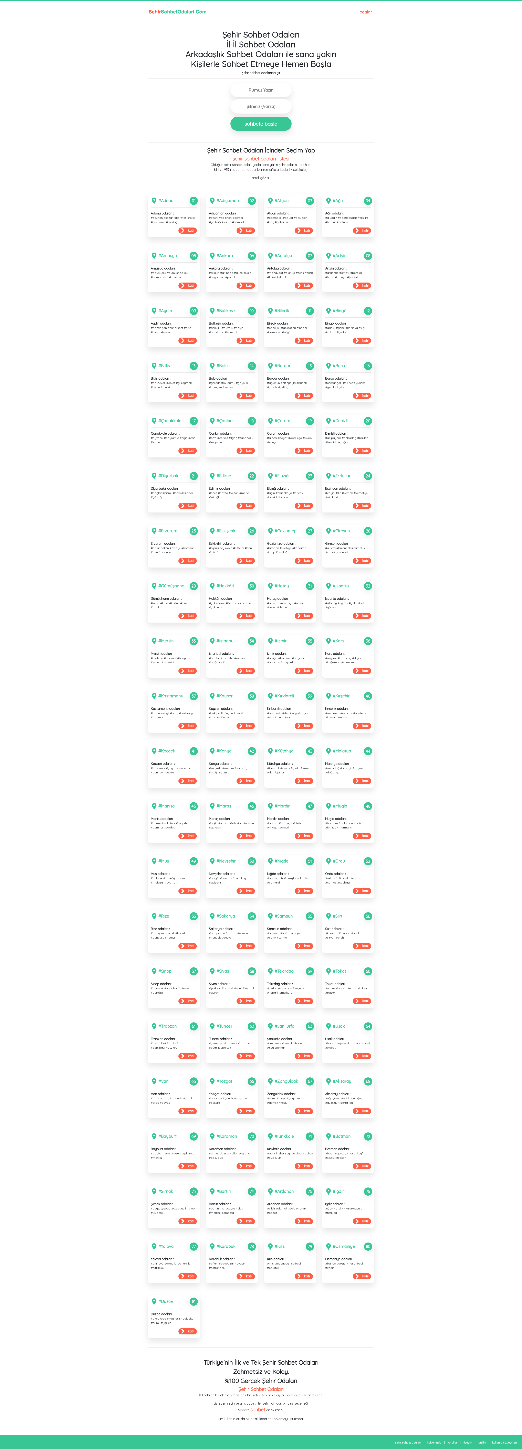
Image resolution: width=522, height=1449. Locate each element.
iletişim (467, 1442)
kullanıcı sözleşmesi (504, 1442)
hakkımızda (434, 1442)
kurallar (452, 1442)
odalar (366, 11)
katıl (191, 230)
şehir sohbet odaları (408, 1442)
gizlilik (482, 1442)
